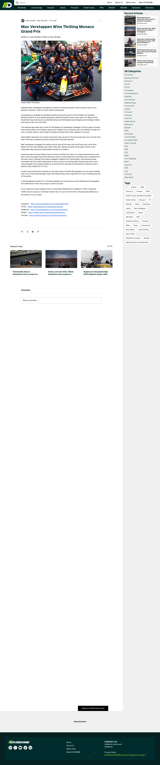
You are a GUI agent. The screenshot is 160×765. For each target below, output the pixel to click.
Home (69, 742)
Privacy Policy (110, 752)
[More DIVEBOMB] (95, 752)
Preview (139, 191)
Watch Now (71, 749)
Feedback (109, 747)
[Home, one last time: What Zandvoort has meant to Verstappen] (61, 259)
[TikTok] (25, 748)
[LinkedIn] (30, 748)
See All (109, 246)
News (137, 204)
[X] (15, 748)
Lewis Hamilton (143, 230)
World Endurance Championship (137, 242)
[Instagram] (10, 748)
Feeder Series (131, 200)
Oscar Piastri (130, 234)
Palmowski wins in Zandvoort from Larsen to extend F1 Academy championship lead (25, 272)
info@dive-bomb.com (113, 744)
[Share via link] (38, 232)
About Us (70, 745)
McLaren (142, 200)
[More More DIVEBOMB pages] (153, 2)
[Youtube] (20, 748)
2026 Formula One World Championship (140, 196)
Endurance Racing (132, 221)
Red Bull (147, 238)
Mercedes (129, 217)
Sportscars (146, 204)
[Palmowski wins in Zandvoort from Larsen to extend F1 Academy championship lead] (26, 259)
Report (140, 213)
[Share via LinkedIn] (33, 232)
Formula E (129, 191)
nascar (128, 208)
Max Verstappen (140, 208)
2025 (142, 187)
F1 (126, 187)
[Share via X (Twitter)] (27, 232)
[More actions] (100, 20)
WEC (138, 217)
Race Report (130, 230)
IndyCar (134, 187)
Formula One (145, 225)
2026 (148, 191)
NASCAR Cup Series (133, 238)
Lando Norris (130, 213)
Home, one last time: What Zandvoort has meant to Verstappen (60, 272)
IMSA (128, 225)
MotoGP (129, 204)
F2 (150, 200)
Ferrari (135, 225)
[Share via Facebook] (22, 232)
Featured (145, 221)
